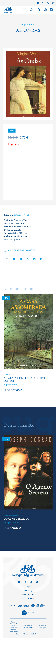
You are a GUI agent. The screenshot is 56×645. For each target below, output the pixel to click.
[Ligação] (8, 10)
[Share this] (20, 259)
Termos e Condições (42, 626)
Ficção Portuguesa (19, 515)
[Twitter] (48, 3)
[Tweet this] (27, 259)
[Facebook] (38, 3)
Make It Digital (34, 634)
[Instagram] (43, 3)
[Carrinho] (38, 10)
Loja (28, 586)
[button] (31, 10)
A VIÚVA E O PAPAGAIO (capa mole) (28, 366)
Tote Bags (28, 590)
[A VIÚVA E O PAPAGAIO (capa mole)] (28, 295)
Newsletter (28, 594)
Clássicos (18, 215)
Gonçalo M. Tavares (14, 525)
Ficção (27, 215)
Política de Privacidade (28, 626)
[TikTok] (53, 3)
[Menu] (24, 10)
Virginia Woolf (28, 24)
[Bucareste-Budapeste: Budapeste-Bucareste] (28, 437)
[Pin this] (41, 259)
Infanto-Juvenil (11, 362)
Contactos (28, 598)
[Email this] (13, 259)
